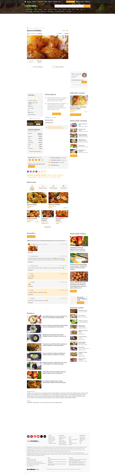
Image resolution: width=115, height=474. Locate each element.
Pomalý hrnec (59, 449)
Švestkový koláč (35, 455)
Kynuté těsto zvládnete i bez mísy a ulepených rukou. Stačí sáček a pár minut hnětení (77, 462)
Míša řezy (53, 454)
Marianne (81, 440)
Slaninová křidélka (32, 218)
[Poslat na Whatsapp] (33, 171)
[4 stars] (39, 160)
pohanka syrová (38, 393)
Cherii (64, 30)
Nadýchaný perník (79, 454)
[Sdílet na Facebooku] (28, 171)
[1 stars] (29, 160)
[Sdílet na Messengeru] (31, 171)
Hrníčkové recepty (28, 11)
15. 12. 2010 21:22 (63, 273)
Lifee (80, 443)
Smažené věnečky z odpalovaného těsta (82, 135)
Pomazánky (29, 451)
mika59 (28, 207)
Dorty (66, 451)
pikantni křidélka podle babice (75, 396)
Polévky (45, 9)
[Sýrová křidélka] (32, 248)
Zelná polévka (56, 448)
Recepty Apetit (51, 440)
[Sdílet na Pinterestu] (36, 171)
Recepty (30, 28)
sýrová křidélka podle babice (75, 394)
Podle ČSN (65, 9)
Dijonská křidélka (32, 204)
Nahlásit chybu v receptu (35, 118)
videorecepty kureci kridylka (66, 393)
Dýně (81, 9)
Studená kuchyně (61, 451)
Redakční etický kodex (63, 444)
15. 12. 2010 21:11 (63, 282)
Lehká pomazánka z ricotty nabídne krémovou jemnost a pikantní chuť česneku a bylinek (77, 464)
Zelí (84, 9)
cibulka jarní (46, 402)
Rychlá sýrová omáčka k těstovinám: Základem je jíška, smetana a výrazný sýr (54, 335)
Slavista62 (80, 332)
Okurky (55, 9)
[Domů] (27, 28)
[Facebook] (28, 436)
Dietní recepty (40, 451)
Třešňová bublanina (70, 448)
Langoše (64, 454)
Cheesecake (74, 452)
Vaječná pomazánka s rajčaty (83, 331)
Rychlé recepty (36, 11)
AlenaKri (80, 322)
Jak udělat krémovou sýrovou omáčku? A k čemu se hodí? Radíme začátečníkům (55, 316)
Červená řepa (81, 347)
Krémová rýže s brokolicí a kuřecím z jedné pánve (83, 140)
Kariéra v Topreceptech (73, 439)
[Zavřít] (67, 241)
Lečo (74, 454)
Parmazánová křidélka (59, 219)
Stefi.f (79, 316)
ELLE (80, 442)
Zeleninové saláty (54, 451)
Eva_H (79, 311)
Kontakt (70, 444)
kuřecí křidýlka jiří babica (70, 397)
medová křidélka (55, 393)
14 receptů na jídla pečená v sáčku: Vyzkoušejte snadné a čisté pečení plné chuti (54, 382)
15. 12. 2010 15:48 (63, 290)
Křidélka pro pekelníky (44, 219)
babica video (34, 397)
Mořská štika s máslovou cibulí (81, 326)
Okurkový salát (34, 454)
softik (79, 361)
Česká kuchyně (50, 11)
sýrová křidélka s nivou (36, 394)
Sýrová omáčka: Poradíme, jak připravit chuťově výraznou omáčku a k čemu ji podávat (54, 355)
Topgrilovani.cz (82, 439)
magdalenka (80, 354)
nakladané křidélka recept (61, 396)
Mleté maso (41, 449)
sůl (50, 402)
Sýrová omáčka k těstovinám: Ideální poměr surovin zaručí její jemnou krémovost (55, 326)
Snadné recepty (60, 175)
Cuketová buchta (69, 454)
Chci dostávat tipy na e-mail (77, 80)
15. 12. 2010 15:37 (63, 298)
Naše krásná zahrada (52, 443)
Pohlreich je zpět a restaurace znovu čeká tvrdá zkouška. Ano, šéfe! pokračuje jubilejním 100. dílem (55, 364)
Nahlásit (70, 442)
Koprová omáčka (41, 454)
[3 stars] (36, 160)
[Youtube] (38, 436)
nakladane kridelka (46, 393)
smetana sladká (58, 402)
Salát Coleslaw (81, 315)
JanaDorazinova (45, 223)
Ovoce (69, 451)
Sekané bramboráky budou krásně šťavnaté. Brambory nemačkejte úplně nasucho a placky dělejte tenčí (78, 285)
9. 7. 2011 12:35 (63, 244)
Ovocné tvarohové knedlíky (52, 452)
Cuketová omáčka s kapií (82, 124)
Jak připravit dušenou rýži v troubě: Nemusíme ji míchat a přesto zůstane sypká (78, 460)
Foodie (70, 440)
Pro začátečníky (37, 175)
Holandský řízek (48, 454)
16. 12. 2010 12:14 (63, 265)
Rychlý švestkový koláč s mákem (82, 343)
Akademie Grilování (29, 9)
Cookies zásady (62, 440)
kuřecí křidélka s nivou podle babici (60, 394)
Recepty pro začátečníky (59, 11)
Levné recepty (68, 11)
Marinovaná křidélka (54, 204)
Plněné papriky (36, 452)
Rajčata (77, 9)
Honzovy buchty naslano (82, 130)
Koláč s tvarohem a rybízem (82, 359)
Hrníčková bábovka (82, 336)
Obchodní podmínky (62, 442)
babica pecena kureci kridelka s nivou (45, 397)
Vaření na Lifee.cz (52, 438)
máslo (52, 402)
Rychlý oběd (85, 454)
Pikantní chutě (50, 175)
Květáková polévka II (83, 320)
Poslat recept (42, 171)
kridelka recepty (76, 393)
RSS (69, 438)
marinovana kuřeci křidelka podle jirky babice (44, 396)
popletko (33, 282)
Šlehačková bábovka (50, 448)
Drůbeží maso (35, 28)
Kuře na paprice (59, 454)
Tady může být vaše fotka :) (30, 61)
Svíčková (37, 448)
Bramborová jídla (53, 449)
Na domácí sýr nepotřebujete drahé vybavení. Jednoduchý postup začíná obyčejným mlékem (78, 267)
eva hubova (39, 244)
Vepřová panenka (78, 448)
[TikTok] (44, 436)
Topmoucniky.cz (83, 438)
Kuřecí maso (50, 9)
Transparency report (72, 443)
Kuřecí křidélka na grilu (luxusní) (33, 464)
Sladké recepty (34, 451)
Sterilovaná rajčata (43, 452)
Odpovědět (30, 252)
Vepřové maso (46, 449)
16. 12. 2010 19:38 (63, 256)
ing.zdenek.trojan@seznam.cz (84, 348)
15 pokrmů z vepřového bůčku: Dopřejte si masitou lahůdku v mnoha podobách (55, 344)
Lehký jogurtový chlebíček (82, 150)
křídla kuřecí (30, 402)
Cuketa (73, 9)
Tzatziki (83, 448)
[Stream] (41, 436)
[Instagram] (35, 436)
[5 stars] (42, 160)
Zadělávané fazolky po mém (82, 353)
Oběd (55, 175)
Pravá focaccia (42, 448)
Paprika (69, 9)
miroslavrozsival (34, 256)
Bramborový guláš (67, 452)
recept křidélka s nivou (47, 394)
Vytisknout (39, 171)
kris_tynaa (80, 338)
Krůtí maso (36, 449)
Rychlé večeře (43, 11)
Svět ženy (50, 442)
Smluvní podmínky (62, 443)
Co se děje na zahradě (31, 448)
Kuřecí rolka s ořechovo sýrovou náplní (78, 108)
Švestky (59, 9)
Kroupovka (72, 111)
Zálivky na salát (63, 448)
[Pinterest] (31, 436)
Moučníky (40, 9)
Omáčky (35, 9)
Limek (79, 327)
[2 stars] (32, 160)
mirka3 (79, 344)
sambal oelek (36, 402)
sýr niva (41, 402)
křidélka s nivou (30, 393)
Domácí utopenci (41, 455)
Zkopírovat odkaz (45, 171)
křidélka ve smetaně (59, 397)
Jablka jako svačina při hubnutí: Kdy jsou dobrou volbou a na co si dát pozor (54, 372)
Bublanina (29, 455)
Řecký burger (81, 145)
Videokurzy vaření (52, 439)
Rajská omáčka (61, 452)
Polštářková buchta (82, 310)
